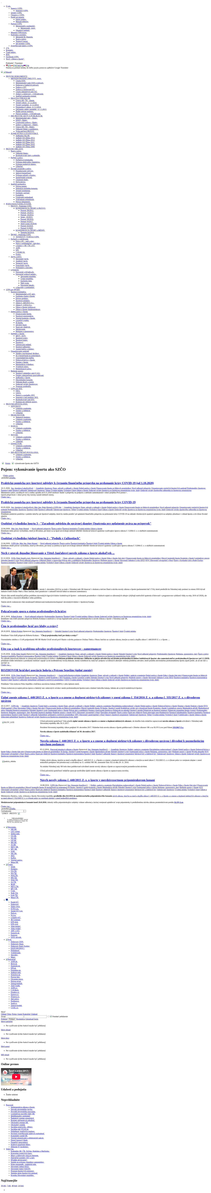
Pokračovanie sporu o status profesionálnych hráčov (33, 611)
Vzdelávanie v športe (186, 715)
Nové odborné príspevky (141, 488)
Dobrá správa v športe (87, 488)
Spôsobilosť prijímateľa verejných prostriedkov (45, 680)
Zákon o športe (82, 490)
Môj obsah (5, 1055)
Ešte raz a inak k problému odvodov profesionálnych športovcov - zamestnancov (51, 648)
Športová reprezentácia (25, 656)
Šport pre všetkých (135, 712)
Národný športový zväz (10, 560)
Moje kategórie (7, 1021)
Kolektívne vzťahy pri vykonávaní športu (137, 708)
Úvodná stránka (57, 490)
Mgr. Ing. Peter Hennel (20, 529)
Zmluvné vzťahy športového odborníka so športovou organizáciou (165, 490)
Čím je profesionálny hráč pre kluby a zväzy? (29, 626)
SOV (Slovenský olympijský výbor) (159, 560)
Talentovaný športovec (36, 490)
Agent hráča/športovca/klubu (69, 675)
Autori (19, 1014)
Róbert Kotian (16, 616)
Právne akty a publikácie (71, 560)
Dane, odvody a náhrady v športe (65, 488)
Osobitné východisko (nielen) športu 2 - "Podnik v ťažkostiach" (40, 538)
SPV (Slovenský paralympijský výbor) (90, 715)
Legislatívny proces (201, 558)
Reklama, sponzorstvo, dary (187, 654)
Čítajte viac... (6, 497)
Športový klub (6, 490)
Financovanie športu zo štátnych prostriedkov (113, 488)
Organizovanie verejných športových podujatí (169, 488)
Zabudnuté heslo (31, 1019)
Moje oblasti (6, 1030)
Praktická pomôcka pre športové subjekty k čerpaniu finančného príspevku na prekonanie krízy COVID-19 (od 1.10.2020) (77, 483)
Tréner (47, 490)
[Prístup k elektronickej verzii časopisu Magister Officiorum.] (8, 72)
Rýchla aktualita (198, 752)
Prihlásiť (4, 1019)
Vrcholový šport (70, 490)
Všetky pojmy (8, 476)
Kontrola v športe (187, 558)
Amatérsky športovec (44, 488)
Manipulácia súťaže (190, 708)
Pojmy (7, 463)
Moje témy (5, 1038)
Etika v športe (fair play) (116, 558)
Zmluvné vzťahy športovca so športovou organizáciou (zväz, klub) (114, 490)
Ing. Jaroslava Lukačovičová (22, 488)
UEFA (30, 563)
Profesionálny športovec (196, 488)
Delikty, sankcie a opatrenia (134, 675)
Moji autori (5, 1046)
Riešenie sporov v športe (109, 560)
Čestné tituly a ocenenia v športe (50, 706)
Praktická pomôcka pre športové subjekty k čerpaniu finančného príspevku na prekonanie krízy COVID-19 (68, 502)
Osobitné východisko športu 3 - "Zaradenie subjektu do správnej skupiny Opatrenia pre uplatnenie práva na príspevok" (76, 523)
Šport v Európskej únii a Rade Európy (188, 560)
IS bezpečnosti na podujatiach (56, 787)
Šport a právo (56, 529)
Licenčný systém (83, 678)
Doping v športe (184, 706)
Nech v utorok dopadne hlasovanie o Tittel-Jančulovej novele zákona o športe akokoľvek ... (58, 553)
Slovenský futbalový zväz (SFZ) (132, 560)
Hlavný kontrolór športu (170, 558)
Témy (9, 1014)
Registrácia (20, 1019)
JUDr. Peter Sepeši (18, 654)
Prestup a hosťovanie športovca (100, 710)
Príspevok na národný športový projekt (128, 710)
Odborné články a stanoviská (50, 560)
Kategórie (26, 1014)
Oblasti (3, 1014)
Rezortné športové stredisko (41, 712)
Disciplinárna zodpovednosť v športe (125, 706)
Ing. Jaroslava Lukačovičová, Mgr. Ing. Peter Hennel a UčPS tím (36, 507)
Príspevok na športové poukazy (155, 710)
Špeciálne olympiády (108, 712)
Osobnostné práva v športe (58, 710)
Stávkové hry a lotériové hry (145, 754)
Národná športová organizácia (17, 710)
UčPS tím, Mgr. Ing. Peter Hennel (24, 543)
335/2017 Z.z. (178, 727)
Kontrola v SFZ (57, 678)
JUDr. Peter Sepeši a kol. (21, 558)
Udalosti (34, 1014)
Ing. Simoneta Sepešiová (50, 558)
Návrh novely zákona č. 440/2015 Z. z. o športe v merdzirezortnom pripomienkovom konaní (97, 780)
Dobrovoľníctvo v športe (167, 706)
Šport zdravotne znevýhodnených (156, 712)
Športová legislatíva (69, 529)
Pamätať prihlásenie (60, 1016)
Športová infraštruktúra (178, 712)
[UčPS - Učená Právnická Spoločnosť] (2, 72)
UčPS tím (15, 706)
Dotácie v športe (196, 706)
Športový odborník (19, 490)
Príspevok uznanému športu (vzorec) (182, 710)
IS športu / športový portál (40, 678)
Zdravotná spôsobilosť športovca (13, 717)
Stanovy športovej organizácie (116, 715)
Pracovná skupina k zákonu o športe (64, 749)
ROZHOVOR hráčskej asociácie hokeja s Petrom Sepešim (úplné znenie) (46, 670)
